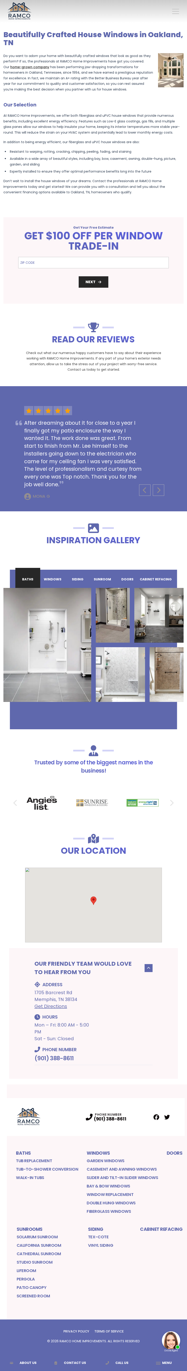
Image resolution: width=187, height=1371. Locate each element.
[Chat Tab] (93, 685)
